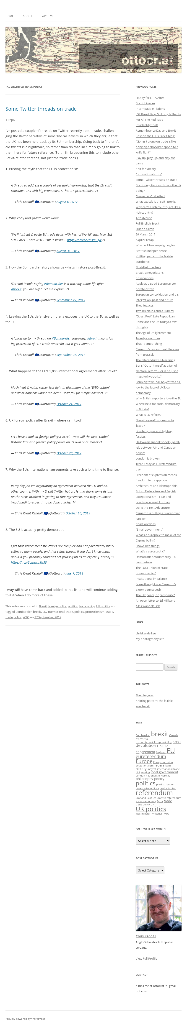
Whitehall (157, 813)
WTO (26, 617)
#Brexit (16, 289)
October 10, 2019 (77, 513)
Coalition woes (146, 524)
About (27, 16)
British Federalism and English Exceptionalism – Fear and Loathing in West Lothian (156, 496)
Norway (165, 775)
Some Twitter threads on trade (41, 108)
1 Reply (10, 120)
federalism (162, 765)
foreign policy (57, 606)
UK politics (103, 606)
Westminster (143, 813)
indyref (152, 769)
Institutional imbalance (151, 579)
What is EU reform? (148, 415)
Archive (47, 16)
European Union (163, 762)
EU (44, 612)
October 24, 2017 (69, 404)
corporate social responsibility (154, 742)
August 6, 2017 (67, 201)
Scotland (141, 798)
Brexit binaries (145, 103)
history (141, 768)
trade (109, 612)
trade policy (87, 606)
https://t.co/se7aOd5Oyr (84, 240)
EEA (159, 746)
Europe (144, 761)
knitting (145, 772)
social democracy (146, 801)
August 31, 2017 (68, 251)
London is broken (148, 458)
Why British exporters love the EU (158, 398)
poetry (159, 778)
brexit (37, 612)
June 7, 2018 (74, 573)
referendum (154, 792)
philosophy (144, 778)
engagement (145, 751)
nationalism (153, 775)
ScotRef (151, 798)
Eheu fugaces (144, 305)
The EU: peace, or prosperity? (155, 595)
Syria (160, 801)
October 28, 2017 (69, 453)
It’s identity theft (147, 125)
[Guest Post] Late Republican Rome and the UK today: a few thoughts (156, 321)
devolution (146, 745)
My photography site (150, 639)
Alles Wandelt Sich (148, 606)
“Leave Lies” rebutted (150, 196)
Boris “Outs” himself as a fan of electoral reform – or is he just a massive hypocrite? (157, 370)
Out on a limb (145, 229)
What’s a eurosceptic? (150, 551)
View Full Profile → (148, 958)
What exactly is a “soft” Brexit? (156, 201)
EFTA (165, 746)
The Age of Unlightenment (153, 333)
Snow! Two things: (148, 546)
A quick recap (145, 240)
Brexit (43, 606)
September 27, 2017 (71, 300)
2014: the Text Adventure (153, 508)
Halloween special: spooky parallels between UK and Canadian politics (158, 447)
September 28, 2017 (71, 355)
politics (73, 606)
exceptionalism (144, 765)
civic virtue (142, 739)
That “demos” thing (149, 344)
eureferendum (151, 756)
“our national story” (149, 174)
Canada (173, 735)
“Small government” (149, 529)
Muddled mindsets (148, 267)
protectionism (94, 612)
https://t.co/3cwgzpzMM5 (29, 562)
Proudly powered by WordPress (25, 1019)
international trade (60, 612)
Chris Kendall (146, 936)
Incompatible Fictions (150, 109)
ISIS (138, 772)
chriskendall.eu (146, 633)
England (161, 752)
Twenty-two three (148, 338)
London (140, 775)
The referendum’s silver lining (155, 360)
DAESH (177, 742)
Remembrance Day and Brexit (156, 130)
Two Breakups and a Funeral (155, 311)
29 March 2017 (145, 234)
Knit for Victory (146, 169)
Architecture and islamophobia (156, 486)
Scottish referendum (169, 798)
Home (9, 16)
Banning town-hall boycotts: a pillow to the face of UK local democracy (158, 387)
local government (164, 772)
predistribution (165, 784)
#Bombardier (53, 283)
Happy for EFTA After (150, 98)
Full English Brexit (147, 223)
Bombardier (24, 612)
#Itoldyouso (144, 218)
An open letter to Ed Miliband (155, 600)
